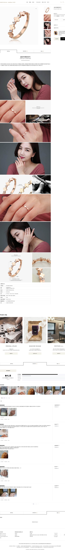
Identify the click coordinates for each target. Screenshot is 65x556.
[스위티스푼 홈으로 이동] (7, 2)
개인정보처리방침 (17, 536)
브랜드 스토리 (44, 2)
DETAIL (8, 51)
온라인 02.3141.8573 (3, 533)
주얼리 (33, 2)
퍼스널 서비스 (38, 2)
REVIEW (25, 51)
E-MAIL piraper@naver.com (4, 536)
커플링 (30, 2)
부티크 (48, 2)
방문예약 (56, 38)
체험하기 (11, 353)
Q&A (42, 51)
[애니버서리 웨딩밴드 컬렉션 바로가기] (56, 535)
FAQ (0, 537)
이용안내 (16, 533)
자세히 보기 (59, 34)
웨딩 (27, 2)
